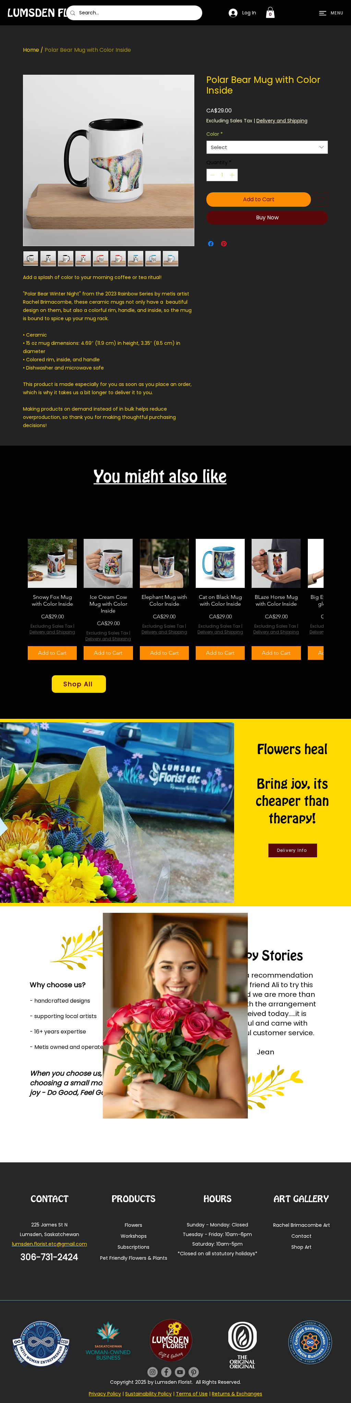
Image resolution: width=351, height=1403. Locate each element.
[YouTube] (180, 1372)
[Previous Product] (18, 599)
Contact (301, 1236)
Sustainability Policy (148, 1393)
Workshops (134, 1236)
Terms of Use (192, 1393)
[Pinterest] (194, 1372)
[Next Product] (333, 599)
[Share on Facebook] (211, 244)
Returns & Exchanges (237, 1393)
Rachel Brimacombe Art (301, 1225)
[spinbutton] (222, 175)
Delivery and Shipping (281, 121)
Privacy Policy (105, 1393)
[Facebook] (166, 1372)
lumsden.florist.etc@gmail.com (49, 1244)
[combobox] (267, 147)
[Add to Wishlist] (321, 199)
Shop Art (301, 1247)
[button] (270, 12)
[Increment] (232, 175)
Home (31, 50)
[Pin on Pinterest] (224, 244)
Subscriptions (133, 1247)
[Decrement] (211, 175)
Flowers (133, 1225)
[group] (175, 599)
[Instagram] (152, 1372)
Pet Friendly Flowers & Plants (133, 1258)
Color (214, 134)
